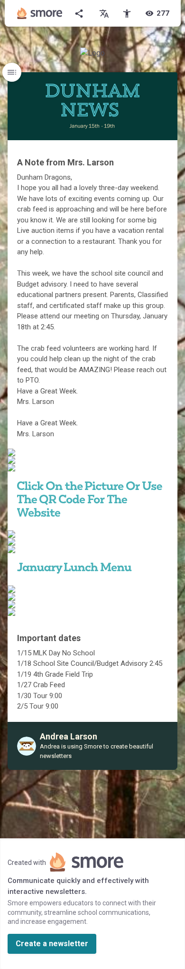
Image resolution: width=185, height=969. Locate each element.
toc (12, 72)
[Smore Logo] (40, 13)
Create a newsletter (52, 943)
